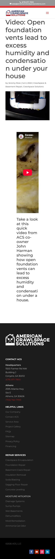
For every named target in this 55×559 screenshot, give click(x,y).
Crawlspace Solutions (33, 86)
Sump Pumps (12, 506)
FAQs (8, 431)
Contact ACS (12, 417)
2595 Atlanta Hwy (14, 389)
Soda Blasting (12, 479)
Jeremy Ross (14, 83)
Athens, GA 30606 (14, 396)
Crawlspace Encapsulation (19, 460)
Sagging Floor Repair (16, 484)
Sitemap (9, 436)
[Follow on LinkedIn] (47, 552)
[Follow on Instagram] (42, 552)
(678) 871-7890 (13, 379)
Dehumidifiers (13, 516)
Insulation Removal (15, 475)
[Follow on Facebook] (31, 552)
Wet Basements (14, 511)
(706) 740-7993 (13, 400)
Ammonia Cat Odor (15, 526)
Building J (10, 372)
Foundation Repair (15, 465)
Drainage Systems (15, 501)
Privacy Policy (12, 441)
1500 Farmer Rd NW (16, 368)
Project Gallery (13, 426)
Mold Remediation (15, 521)
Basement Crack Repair (17, 470)
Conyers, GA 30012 (15, 376)
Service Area (11, 421)
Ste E (8, 392)
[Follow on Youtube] (37, 552)
